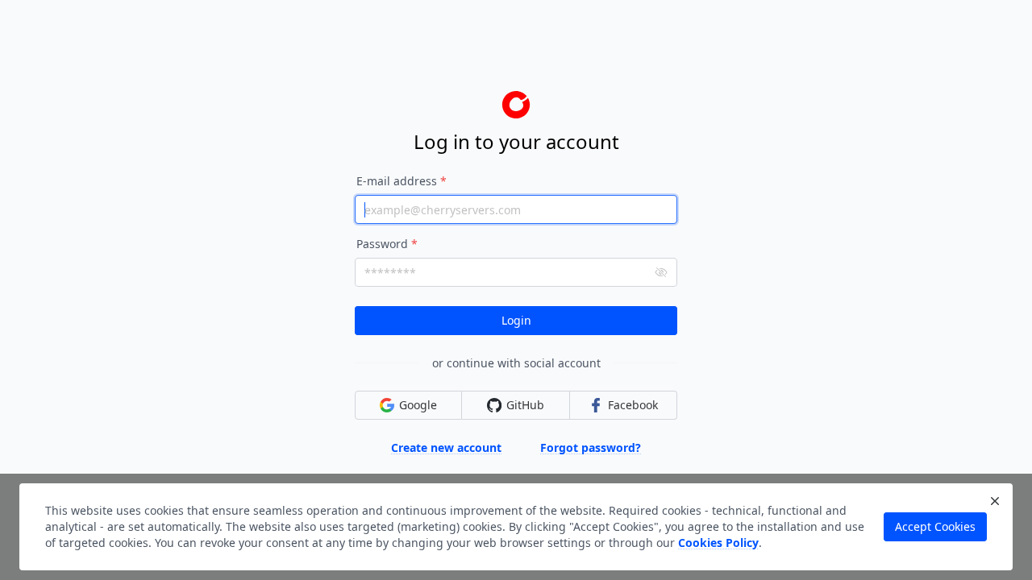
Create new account (446, 447)
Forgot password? (590, 447)
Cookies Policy (718, 542)
